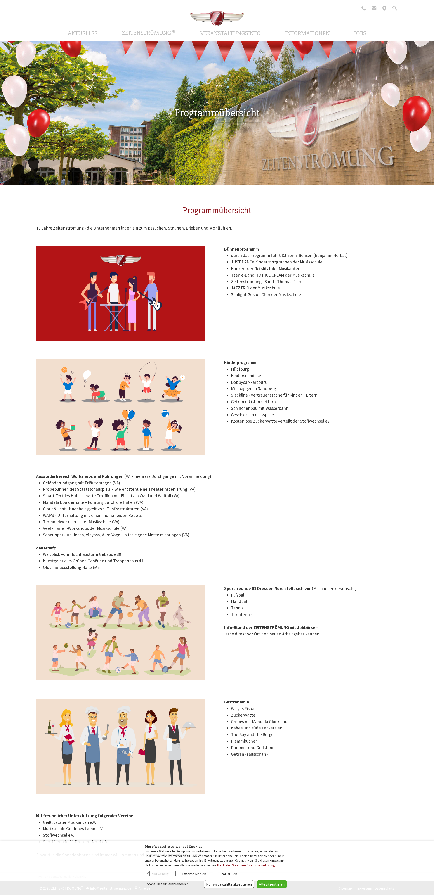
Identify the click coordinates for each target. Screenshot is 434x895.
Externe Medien (194, 873)
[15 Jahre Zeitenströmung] (217, 18)
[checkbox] (147, 873)
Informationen (307, 33)
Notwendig (160, 873)
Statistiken (228, 873)
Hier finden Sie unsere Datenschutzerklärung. (246, 865)
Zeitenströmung (149, 32)
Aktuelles (82, 33)
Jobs (360, 33)
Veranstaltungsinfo (230, 33)
